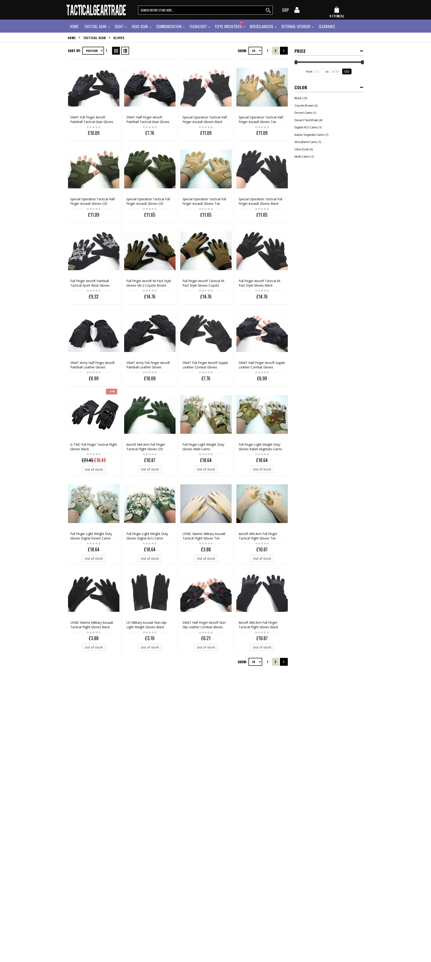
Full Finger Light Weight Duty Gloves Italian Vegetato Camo (260, 446)
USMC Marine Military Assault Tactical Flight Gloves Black (91, 624)
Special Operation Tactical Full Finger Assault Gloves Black (260, 201)
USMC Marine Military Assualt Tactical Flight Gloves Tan (204, 536)
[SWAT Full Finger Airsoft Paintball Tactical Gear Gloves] (93, 87)
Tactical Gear (95, 26)
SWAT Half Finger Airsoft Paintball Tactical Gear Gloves (147, 119)
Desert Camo (303, 113)
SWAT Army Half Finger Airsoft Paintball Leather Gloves (92, 365)
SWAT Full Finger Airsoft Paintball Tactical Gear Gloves (91, 119)
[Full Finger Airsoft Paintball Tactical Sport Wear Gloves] (93, 250)
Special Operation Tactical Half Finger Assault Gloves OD (92, 201)
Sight (119, 26)
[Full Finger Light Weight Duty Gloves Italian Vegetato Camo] (262, 414)
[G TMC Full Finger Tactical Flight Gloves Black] (93, 414)
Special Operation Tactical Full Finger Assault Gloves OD (148, 201)
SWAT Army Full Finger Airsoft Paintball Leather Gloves (148, 365)
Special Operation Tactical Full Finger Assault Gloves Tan (204, 201)
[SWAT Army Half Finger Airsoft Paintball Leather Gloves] (93, 332)
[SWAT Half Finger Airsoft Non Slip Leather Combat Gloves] (206, 592)
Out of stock (94, 469)
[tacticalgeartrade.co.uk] (96, 9)
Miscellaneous (261, 26)
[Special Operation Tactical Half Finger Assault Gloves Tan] (262, 87)
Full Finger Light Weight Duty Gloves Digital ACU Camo (147, 536)
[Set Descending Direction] (107, 50)
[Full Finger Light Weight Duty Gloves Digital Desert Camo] (93, 503)
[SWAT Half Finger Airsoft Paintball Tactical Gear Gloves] (150, 87)
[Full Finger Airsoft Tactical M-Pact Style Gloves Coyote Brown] (206, 250)
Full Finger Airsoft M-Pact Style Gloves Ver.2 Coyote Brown (148, 283)
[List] (125, 50)
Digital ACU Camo (306, 127)
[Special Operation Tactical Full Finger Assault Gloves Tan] (206, 169)
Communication (169, 26)
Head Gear (140, 26)
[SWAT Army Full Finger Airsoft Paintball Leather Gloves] (150, 332)
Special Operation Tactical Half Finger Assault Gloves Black (205, 119)
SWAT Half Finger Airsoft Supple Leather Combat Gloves (262, 365)
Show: (242, 50)
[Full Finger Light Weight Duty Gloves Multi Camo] (206, 414)
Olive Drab (302, 149)
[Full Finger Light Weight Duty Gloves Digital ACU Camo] (150, 503)
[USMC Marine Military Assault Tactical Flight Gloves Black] (93, 592)
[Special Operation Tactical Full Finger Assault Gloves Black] (262, 169)
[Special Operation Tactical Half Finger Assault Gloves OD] (93, 169)
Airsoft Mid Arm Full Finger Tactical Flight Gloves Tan (258, 536)
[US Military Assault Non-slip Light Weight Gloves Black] (150, 592)
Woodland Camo (306, 142)
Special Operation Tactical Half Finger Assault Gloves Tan (261, 119)
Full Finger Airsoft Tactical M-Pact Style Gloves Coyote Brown (204, 285)
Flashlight (198, 26)
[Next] (284, 51)
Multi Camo (302, 156)
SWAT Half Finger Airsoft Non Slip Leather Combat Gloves (204, 624)
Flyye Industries (229, 26)
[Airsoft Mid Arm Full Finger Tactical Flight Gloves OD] (150, 414)
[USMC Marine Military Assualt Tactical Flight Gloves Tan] (206, 503)
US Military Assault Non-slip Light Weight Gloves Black (146, 624)
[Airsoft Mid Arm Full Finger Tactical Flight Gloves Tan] (262, 503)
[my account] (297, 11)
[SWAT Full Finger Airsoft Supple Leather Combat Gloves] (206, 332)
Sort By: (74, 50)
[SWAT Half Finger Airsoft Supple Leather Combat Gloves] (262, 332)
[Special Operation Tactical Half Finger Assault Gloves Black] (206, 87)
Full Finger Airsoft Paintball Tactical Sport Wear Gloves (90, 283)
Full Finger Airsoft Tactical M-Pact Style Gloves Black (260, 283)
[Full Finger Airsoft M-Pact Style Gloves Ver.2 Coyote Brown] (150, 250)
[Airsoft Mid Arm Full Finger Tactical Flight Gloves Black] (262, 592)
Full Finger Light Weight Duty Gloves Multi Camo (203, 446)
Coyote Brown (304, 105)
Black (298, 98)
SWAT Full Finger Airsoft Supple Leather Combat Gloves (205, 365)
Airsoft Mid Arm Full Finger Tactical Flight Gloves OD (145, 446)
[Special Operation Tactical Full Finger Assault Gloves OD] (150, 169)
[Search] (268, 10)
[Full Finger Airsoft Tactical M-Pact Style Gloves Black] (262, 250)
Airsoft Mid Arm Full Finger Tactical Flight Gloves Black (258, 624)
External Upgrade (296, 26)
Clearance (327, 26)
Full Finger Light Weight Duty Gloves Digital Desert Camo (91, 536)
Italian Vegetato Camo (309, 135)
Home (72, 37)
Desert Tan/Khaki (306, 120)
